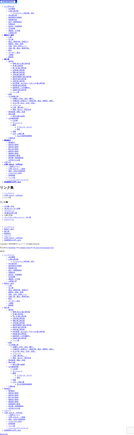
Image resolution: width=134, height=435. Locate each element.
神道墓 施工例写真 (19, 85)
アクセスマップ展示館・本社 (23, 13)
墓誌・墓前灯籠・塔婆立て (18, 41)
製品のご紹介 (9, 229)
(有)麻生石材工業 (10, 213)
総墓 (10, 94)
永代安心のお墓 (14, 160)
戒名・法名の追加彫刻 (16, 171)
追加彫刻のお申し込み (12, 240)
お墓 (10, 37)
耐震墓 (10, 57)
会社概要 (11, 9)
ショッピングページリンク (18, 180)
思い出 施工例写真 (19, 68)
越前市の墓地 (13, 151)
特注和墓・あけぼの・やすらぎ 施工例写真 (29, 83)
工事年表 (11, 138)
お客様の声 (12, 33)
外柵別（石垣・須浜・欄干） (23, 98)
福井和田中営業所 (15, 17)
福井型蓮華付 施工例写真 (22, 77)
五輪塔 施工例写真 (19, 90)
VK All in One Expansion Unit (43, 248)
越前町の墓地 (13, 153)
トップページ (9, 227)
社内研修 (11, 28)
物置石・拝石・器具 (15, 44)
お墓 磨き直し (20, 107)
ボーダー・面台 (14, 52)
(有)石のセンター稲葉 (12, 208)
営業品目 (11, 24)
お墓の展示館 (13, 11)
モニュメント (18, 123)
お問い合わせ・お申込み (13, 238)
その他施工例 (13, 96)
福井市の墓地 (13, 145)
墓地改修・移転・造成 (16, 112)
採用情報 (11, 175)
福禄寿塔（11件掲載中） (22, 88)
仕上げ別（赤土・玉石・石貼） (24, 103)
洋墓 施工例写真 (19, 81)
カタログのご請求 (15, 173)
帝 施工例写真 (18, 66)
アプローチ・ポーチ (24, 127)
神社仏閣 (11, 114)
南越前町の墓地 (14, 155)
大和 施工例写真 (19, 74)
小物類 (10, 55)
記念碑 (15, 120)
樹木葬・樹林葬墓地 (15, 158)
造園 (14, 131)
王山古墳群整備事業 (24, 136)
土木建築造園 (13, 118)
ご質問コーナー (14, 166)
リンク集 (11, 177)
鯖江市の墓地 (13, 149)
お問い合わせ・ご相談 (16, 169)
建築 (14, 125)
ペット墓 (16, 92)
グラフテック (9, 211)
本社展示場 (12, 15)
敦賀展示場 (12, 20)
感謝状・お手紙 (14, 31)
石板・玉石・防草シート (17, 46)
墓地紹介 (11, 142)
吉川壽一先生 (9, 206)
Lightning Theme (25, 248)
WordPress (11, 248)
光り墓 (10, 39)
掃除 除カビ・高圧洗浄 (22, 109)
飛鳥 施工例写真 (19, 72)
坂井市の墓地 (13, 147)
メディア (7, 236)
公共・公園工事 (18, 134)
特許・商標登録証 (15, 22)
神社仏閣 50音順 (19, 116)
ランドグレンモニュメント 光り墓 (17, 217)
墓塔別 (10, 61)
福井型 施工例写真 (19, 79)
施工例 (6, 231)
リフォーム (17, 105)
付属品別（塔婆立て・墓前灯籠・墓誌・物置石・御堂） (33, 101)
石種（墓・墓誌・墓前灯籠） (19, 48)
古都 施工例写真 (19, 70)
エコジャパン (9, 219)
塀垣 (18, 129)
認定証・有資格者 (15, 26)
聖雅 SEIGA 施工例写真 (21, 63)
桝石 (10, 50)
